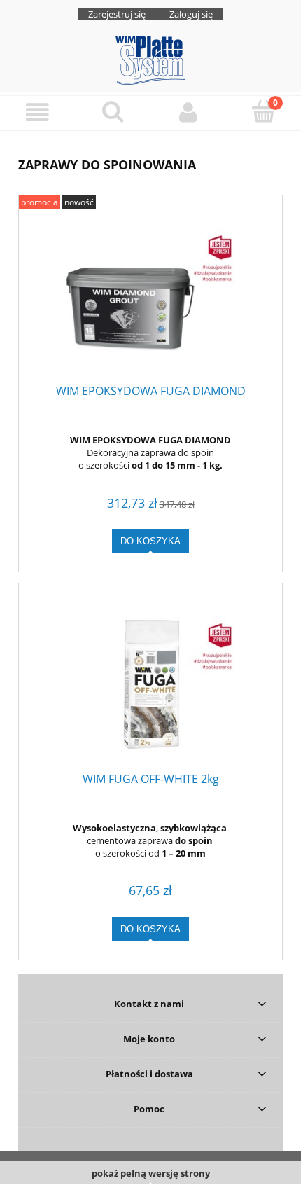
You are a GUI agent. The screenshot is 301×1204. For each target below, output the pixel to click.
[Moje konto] (188, 112)
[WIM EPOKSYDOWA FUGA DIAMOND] (150, 296)
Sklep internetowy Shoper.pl (151, 1194)
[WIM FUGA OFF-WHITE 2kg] (150, 684)
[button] (38, 112)
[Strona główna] (150, 58)
